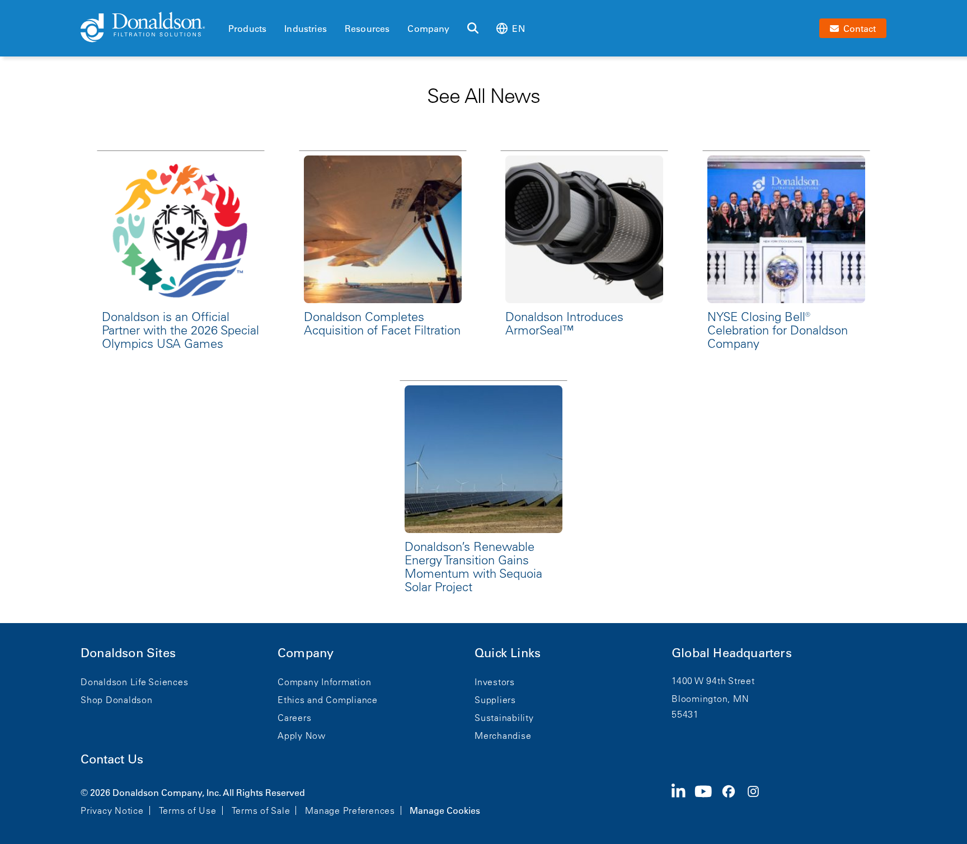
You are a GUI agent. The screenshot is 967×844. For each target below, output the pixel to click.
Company (428, 28)
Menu (231, 9)
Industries (305, 28)
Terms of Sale (261, 810)
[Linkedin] (683, 800)
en (518, 28)
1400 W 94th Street (713, 680)
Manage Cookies (445, 810)
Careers (294, 717)
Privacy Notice (112, 810)
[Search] (472, 28)
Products (247, 28)
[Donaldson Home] (150, 28)
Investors (495, 681)
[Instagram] (757, 800)
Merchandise (503, 735)
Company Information (324, 681)
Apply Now (302, 735)
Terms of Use (188, 810)
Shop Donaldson (117, 699)
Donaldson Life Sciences (134, 681)
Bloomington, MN (710, 698)
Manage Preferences (350, 810)
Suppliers (495, 699)
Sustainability (504, 717)
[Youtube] (707, 800)
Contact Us (112, 759)
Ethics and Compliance (328, 699)
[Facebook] (733, 800)
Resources (367, 28)
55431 (685, 714)
